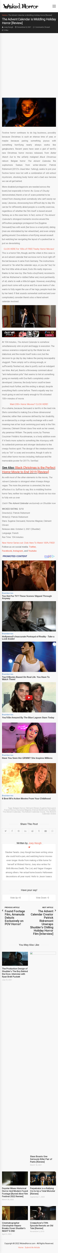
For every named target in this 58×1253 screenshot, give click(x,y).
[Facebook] (12, 830)
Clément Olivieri (32, 808)
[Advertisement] (29, 63)
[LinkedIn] (25, 830)
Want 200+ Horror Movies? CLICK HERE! (29, 404)
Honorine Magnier (23, 810)
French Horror (10, 810)
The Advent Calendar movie (33, 812)
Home (4, 15)
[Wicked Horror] (20, 6)
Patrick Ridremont (40, 810)
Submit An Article (32, 1247)
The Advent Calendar (12, 812)
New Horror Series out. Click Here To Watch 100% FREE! (28, 543)
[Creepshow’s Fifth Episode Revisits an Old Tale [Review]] (43, 1213)
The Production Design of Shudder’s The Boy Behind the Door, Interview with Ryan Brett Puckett (15, 972)
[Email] (45, 830)
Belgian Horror (19, 808)
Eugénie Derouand (48, 808)
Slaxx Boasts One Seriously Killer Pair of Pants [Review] (41, 1159)
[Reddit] (32, 830)
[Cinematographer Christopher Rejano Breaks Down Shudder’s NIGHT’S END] (15, 1213)
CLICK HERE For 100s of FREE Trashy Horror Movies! (29, 249)
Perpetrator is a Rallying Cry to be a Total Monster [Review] (42, 1191)
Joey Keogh (8, 27)
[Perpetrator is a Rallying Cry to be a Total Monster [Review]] (43, 1178)
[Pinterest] (18, 830)
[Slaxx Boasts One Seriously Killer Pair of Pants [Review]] (43, 1053)
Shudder (52, 810)
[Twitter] (5, 830)
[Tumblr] (39, 830)
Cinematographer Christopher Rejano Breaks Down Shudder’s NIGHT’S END (13, 1227)
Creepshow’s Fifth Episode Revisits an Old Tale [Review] (41, 1226)
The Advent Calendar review (49, 813)
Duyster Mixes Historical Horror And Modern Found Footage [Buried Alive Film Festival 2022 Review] (15, 1192)
